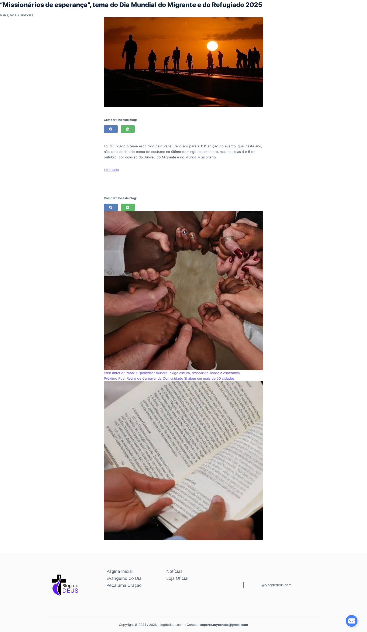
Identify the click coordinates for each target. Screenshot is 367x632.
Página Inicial (119, 571)
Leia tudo (111, 170)
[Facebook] (111, 129)
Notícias (27, 15)
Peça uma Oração (124, 585)
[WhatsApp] (128, 129)
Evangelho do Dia (123, 578)
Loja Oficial (177, 578)
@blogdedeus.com (276, 585)
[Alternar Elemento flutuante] (351, 621)
